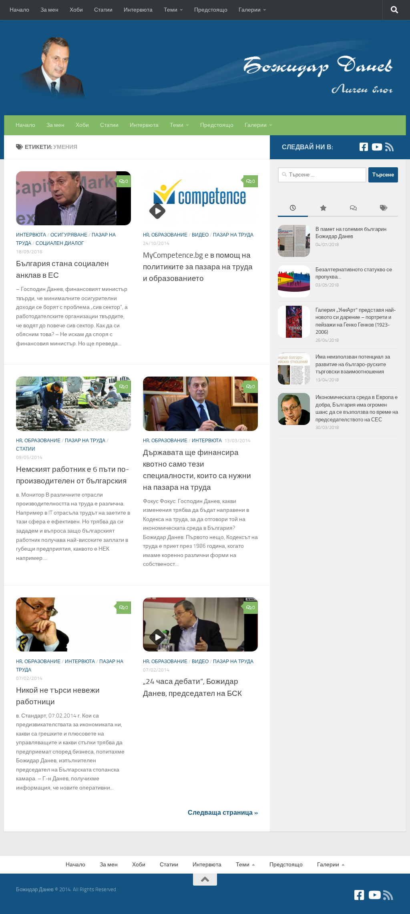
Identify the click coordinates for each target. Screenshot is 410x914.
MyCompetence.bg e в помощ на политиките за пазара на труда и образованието (198, 267)
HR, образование (165, 235)
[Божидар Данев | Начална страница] (205, 67)
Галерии (250, 9)
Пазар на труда (233, 235)
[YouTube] (376, 147)
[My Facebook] (363, 147)
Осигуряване (68, 235)
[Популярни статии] (323, 209)
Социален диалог (60, 243)
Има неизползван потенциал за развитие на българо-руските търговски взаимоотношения (353, 364)
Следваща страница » (223, 812)
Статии (103, 9)
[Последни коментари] (353, 209)
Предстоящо (210, 9)
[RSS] (389, 147)
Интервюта (138, 9)
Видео (200, 235)
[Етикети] (383, 209)
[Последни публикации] (293, 209)
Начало (19, 9)
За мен (49, 9)
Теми (170, 9)
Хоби (76, 9)
